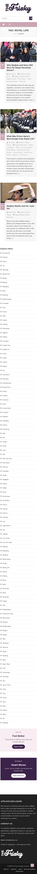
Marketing (6, 551)
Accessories (6, 253)
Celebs (28, 74)
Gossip (5, 442)
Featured (5, 400)
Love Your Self (7, 542)
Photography (7, 609)
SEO (4, 639)
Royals (9, 145)
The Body (6, 676)
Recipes (5, 622)
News (8, 76)
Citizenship (6, 328)
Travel (4, 697)
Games (5, 425)
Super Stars (6, 664)
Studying (5, 655)
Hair (4, 454)
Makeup (5, 546)
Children (5, 324)
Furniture (5, 412)
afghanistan (23, 145)
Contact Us (13, 869)
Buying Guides (7, 299)
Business (5, 295)
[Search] (30, 18)
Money (5, 563)
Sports (5, 651)
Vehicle (5, 710)
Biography (6, 286)
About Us (6, 869)
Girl (4, 437)
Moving (5, 576)
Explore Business (18, 775)
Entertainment (7, 383)
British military (11, 150)
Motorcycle (6, 567)
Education (6, 379)
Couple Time (6, 345)
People (5, 601)
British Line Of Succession (24, 147)
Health (5, 475)
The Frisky (11, 142)
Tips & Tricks (6, 685)
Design (5, 366)
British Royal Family (23, 150)
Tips (4, 681)
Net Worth (6, 588)
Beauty (5, 278)
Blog (4, 291)
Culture (5, 362)
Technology (6, 672)
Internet (5, 513)
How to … (6, 504)
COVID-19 (6, 349)
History (5, 483)
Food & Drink (7, 408)
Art (3, 265)
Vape (4, 706)
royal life (22, 81)
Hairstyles (6, 471)
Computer (6, 341)
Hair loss (5, 467)
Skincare (5, 647)
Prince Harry (22, 79)
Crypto (5, 358)
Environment (6, 387)
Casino (5, 311)
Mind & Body (6, 559)
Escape (9, 152)
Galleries (5, 416)
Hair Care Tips (7, 458)
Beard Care (6, 274)
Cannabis (5, 303)
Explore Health (18, 746)
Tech (4, 668)
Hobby (5, 488)
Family (5, 391)
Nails (4, 584)
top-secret (23, 155)
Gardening (6, 429)
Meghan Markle (11, 79)
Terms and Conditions (29, 869)
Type (4, 702)
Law (4, 521)
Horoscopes (6, 496)
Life (4, 530)
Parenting (6, 597)
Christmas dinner (24, 76)
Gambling (6, 421)
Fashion (5, 395)
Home (4, 492)
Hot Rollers (6, 500)
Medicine (5, 555)
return (9, 155)
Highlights (6, 479)
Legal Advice (6, 525)
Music (4, 580)
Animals (5, 257)
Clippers (5, 332)
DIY (4, 370)
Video (4, 714)
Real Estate (6, 618)
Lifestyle (5, 534)
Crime (4, 353)
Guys (4, 450)
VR (3, 718)
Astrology (5, 270)
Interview (5, 517)
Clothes (5, 337)
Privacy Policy (19, 871)
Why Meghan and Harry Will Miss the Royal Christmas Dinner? (20, 67)
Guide (4, 446)
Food (4, 404)
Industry (5, 509)
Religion (5, 630)
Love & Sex (6, 538)
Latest (20, 869)
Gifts (4, 433)
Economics (6, 374)
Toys (4, 693)
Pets (4, 605)
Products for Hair (8, 613)
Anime (5, 261)
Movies (5, 572)
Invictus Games (18, 152)
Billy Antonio (12, 74)
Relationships (7, 626)
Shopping (5, 643)
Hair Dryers (6, 462)
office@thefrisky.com (11, 840)
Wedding (5, 723)
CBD (4, 316)
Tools (4, 689)
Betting (5, 282)
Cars (4, 307)
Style (4, 660)
